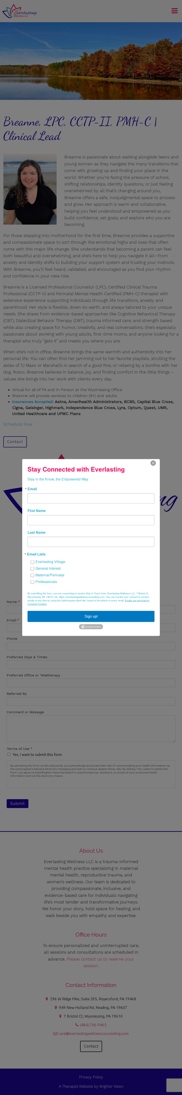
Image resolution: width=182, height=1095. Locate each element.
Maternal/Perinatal (50, 574)
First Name (37, 510)
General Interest (48, 568)
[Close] (155, 463)
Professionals (46, 581)
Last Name (37, 532)
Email (32, 489)
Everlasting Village (50, 561)
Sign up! (91, 616)
